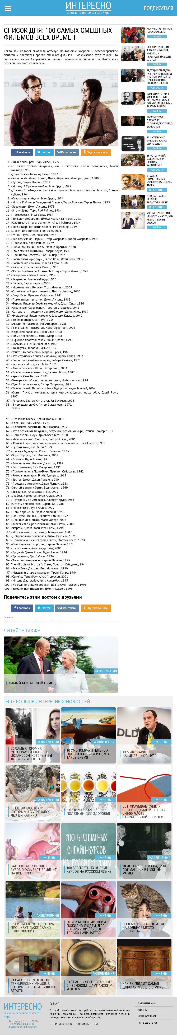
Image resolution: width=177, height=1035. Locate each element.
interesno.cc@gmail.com (23, 1026)
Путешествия (147, 1022)
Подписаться (158, 8)
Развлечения (147, 1003)
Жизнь (142, 1009)
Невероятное (147, 1016)
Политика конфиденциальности (74, 1024)
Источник (8, 617)
